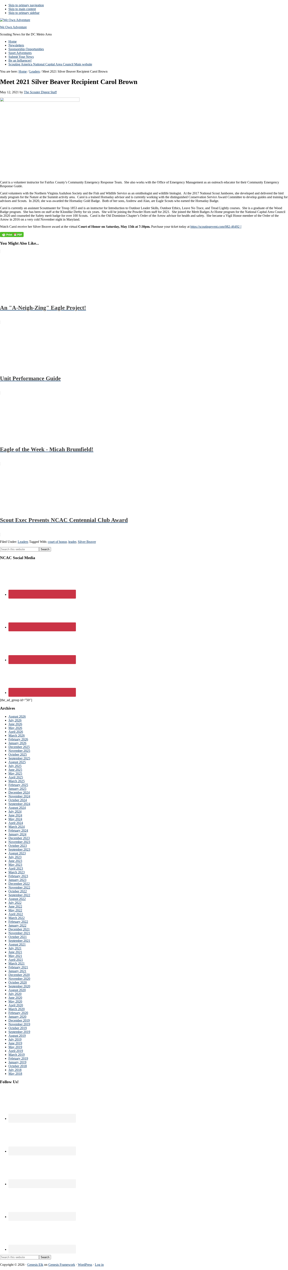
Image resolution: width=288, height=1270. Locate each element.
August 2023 (17, 853)
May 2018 (15, 1073)
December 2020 (19, 975)
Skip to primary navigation (26, 5)
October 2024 (17, 800)
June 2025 (15, 769)
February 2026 (18, 739)
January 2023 (17, 880)
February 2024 (18, 830)
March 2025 (16, 781)
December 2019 (19, 1020)
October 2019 (17, 1028)
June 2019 (15, 1043)
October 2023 (17, 845)
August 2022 (17, 899)
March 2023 (16, 872)
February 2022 (18, 921)
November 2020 (19, 978)
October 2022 (17, 891)
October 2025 (17, 754)
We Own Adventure (13, 27)
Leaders (23, 542)
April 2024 (15, 823)
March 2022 (16, 918)
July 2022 (15, 902)
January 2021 (17, 971)
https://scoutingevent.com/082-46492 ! (215, 226)
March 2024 (16, 826)
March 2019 (16, 1054)
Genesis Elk (35, 1264)
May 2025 (15, 773)
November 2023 (19, 842)
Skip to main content (22, 9)
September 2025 (19, 758)
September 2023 (19, 849)
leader (72, 542)
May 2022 (15, 910)
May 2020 (15, 1001)
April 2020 (15, 1005)
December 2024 (19, 792)
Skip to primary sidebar (23, 13)
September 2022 (19, 895)
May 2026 (15, 728)
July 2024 (15, 811)
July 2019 (15, 1039)
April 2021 (15, 959)
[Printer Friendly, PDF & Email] (12, 234)
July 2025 (15, 766)
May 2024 (15, 819)
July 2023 (15, 857)
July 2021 (15, 948)
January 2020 (17, 1016)
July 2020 (15, 994)
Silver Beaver (87, 542)
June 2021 (15, 952)
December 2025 (19, 747)
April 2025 (15, 777)
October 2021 (17, 937)
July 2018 (15, 1070)
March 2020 (16, 1009)
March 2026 (16, 735)
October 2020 (17, 982)
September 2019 (19, 1032)
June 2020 (15, 997)
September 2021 (19, 940)
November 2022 (19, 887)
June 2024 (15, 815)
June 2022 (15, 906)
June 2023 (15, 861)
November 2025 (19, 750)
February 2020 (18, 1013)
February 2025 (18, 785)
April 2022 (15, 914)
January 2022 (17, 925)
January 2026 (17, 743)
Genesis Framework (61, 1264)
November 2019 (19, 1024)
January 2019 (17, 1062)
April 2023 (15, 868)
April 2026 (15, 731)
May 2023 (15, 864)
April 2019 (15, 1051)
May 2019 (15, 1047)
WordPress (85, 1264)
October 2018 (17, 1066)
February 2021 (18, 967)
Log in (99, 1264)
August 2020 (17, 990)
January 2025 (17, 788)
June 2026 (15, 724)
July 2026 (15, 720)
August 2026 (17, 716)
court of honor (57, 542)
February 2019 (18, 1058)
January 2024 (17, 834)
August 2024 (17, 807)
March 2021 (16, 963)
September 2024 (19, 804)
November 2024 (19, 796)
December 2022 (19, 883)
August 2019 (17, 1035)
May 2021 (15, 956)
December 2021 (19, 929)
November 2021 (19, 933)
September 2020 (19, 986)
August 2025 (17, 762)
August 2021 (17, 944)
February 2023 (18, 876)
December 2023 (19, 838)
